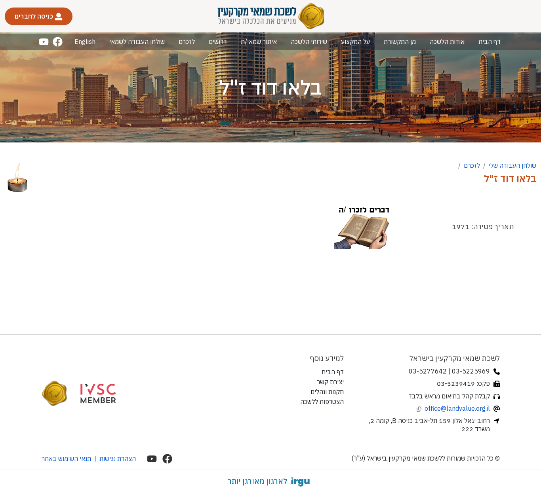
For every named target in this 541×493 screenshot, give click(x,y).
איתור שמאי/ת (259, 42)
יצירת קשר (330, 382)
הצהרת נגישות (117, 459)
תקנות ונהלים (327, 392)
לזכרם (187, 42)
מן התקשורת (400, 42)
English (84, 42)
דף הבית (489, 42)
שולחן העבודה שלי (512, 165)
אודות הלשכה (447, 42)
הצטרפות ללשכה (322, 402)
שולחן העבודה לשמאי (137, 42)
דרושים (218, 42)
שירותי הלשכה (309, 42)
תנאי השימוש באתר (66, 459)
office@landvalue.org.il (457, 408)
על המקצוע (355, 42)
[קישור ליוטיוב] (44, 42)
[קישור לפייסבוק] (58, 42)
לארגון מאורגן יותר (257, 481)
